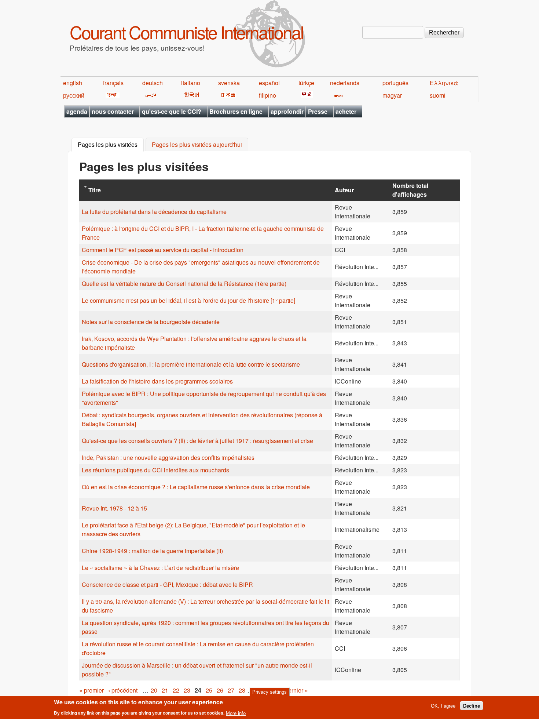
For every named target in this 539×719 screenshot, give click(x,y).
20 (154, 690)
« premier (91, 690)
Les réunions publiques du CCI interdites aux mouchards (155, 470)
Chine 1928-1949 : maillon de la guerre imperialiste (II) (152, 550)
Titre (94, 190)
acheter (346, 111)
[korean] (190, 95)
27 (231, 690)
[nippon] (227, 95)
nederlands (344, 83)
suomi (437, 95)
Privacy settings (269, 692)
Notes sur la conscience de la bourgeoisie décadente (151, 321)
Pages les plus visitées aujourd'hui (197, 145)
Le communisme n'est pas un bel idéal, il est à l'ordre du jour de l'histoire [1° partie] (188, 300)
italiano (190, 83)
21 (165, 690)
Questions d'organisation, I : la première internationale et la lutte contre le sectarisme (191, 364)
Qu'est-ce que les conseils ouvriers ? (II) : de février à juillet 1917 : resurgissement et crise (197, 440)
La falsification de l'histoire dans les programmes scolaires (157, 381)
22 (176, 690)
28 (242, 690)
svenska (229, 83)
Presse (317, 111)
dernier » (296, 690)
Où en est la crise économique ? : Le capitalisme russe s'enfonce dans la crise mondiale (196, 487)
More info (236, 713)
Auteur (344, 190)
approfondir (287, 111)
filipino (267, 95)
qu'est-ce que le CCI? (171, 111)
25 (209, 690)
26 (220, 690)
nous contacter (113, 111)
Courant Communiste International (186, 31)
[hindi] (111, 95)
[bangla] (337, 95)
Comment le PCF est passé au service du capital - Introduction (162, 250)
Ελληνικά (444, 83)
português (395, 83)
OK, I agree (443, 705)
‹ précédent (123, 690)
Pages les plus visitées (111, 145)
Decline (471, 705)
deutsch (152, 83)
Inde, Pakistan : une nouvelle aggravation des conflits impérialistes (168, 457)
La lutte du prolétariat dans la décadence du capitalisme (154, 211)
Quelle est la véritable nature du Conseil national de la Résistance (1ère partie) (184, 283)
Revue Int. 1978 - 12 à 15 (114, 508)
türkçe (306, 83)
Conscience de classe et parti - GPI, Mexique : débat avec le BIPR (167, 584)
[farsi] (149, 95)
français (113, 83)
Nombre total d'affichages (410, 190)
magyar (392, 95)
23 (187, 690)
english (72, 83)
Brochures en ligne (236, 111)
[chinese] (305, 95)
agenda (76, 111)
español (269, 83)
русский (73, 95)
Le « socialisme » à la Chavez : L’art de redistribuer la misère (160, 567)
